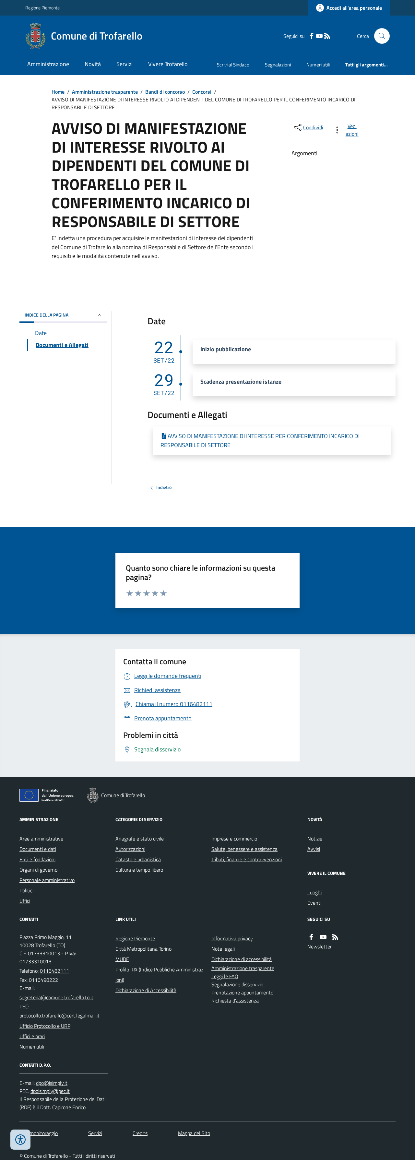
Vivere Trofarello (168, 64)
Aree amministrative (41, 838)
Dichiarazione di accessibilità (241, 959)
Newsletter (319, 946)
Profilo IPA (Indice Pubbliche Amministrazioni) (159, 975)
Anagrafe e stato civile (139, 838)
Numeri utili (318, 64)
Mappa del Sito (194, 1133)
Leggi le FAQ (224, 976)
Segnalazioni (278, 64)
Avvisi (313, 849)
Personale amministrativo (47, 880)
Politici (26, 890)
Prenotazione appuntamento (242, 992)
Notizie (314, 838)
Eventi (314, 903)
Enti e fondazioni (37, 859)
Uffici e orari (32, 1036)
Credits (140, 1133)
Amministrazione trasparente (105, 92)
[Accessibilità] (20, 1139)
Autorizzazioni (130, 849)
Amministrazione (48, 64)
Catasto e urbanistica (138, 859)
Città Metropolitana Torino (143, 949)
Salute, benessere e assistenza (244, 849)
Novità (93, 64)
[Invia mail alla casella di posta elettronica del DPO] (51, 1083)
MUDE (122, 959)
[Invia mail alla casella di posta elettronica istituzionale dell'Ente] (56, 997)
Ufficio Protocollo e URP (44, 1026)
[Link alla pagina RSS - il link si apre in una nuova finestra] (327, 36)
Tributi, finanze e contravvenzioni (246, 859)
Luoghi (314, 892)
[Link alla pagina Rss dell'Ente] (335, 937)
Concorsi (201, 92)
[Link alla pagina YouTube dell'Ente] (323, 937)
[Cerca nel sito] (379, 36)
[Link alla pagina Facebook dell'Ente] (311, 937)
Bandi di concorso (165, 92)
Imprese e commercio (234, 838)
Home (58, 92)
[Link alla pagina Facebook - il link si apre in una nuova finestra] (311, 36)
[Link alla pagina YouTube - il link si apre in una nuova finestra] (319, 36)
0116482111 (54, 971)
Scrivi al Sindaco (233, 64)
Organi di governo (38, 870)
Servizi (124, 64)
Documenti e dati (37, 849)
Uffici (24, 901)
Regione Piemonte (42, 7)
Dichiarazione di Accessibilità (145, 990)
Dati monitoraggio (38, 1133)
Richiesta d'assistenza (235, 1000)
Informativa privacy (232, 938)
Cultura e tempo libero (139, 870)
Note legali (223, 949)
